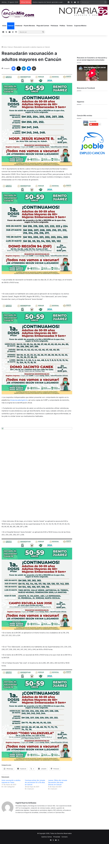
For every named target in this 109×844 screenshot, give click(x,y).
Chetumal (18, 25)
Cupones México (80, 25)
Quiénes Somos (46, 837)
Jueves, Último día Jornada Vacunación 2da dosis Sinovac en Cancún (57, 782)
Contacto (65, 837)
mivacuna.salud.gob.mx (19, 400)
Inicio (4, 25)
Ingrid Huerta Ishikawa (26, 803)
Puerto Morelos (29, 25)
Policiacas (54, 25)
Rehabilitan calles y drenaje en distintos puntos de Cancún (52, 2)
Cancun (11, 25)
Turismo (70, 25)
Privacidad (56, 837)
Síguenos (80, 102)
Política (62, 25)
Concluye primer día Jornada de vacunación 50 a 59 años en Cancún (35, 782)
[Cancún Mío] (18, 13)
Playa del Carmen (43, 25)
